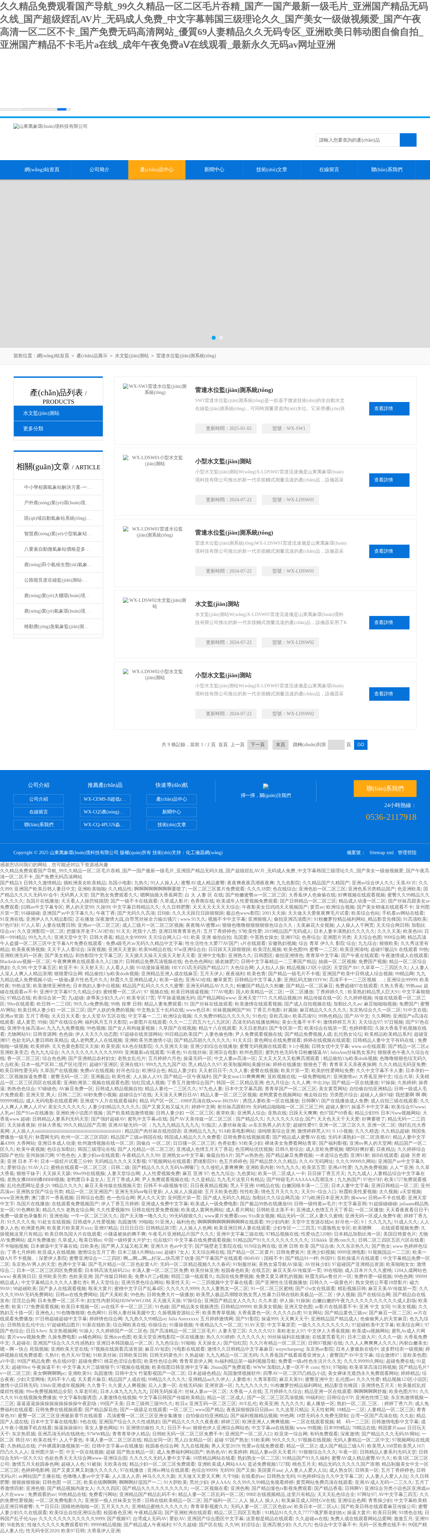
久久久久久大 (251, 1337)
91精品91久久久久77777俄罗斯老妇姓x (305, 1512)
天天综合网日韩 (392, 925)
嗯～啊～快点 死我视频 (24, 1349)
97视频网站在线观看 (169, 1161)
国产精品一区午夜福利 (187, 1076)
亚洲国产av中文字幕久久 (68, 913)
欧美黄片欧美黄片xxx (69, 1228)
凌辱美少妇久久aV (105, 997)
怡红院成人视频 (148, 1082)
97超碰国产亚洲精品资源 (358, 1264)
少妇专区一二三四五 (294, 1228)
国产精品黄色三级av (346, 1312)
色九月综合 (277, 1082)
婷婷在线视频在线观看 (326, 1040)
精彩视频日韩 (352, 1288)
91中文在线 (415, 1010)
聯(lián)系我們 (386, 169)
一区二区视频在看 (209, 1488)
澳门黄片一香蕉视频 (52, 1197)
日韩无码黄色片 (165, 1355)
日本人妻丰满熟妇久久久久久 (344, 931)
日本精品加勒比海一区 (357, 1234)
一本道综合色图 (331, 1155)
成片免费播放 (41, 1240)
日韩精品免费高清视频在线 (154, 961)
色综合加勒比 (61, 1149)
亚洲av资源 (11, 1016)
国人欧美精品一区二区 (259, 991)
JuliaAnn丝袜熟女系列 (352, 1052)
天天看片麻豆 (92, 1379)
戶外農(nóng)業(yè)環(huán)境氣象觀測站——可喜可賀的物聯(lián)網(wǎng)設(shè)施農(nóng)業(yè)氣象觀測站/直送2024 (63, 502)
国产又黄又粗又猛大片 (165, 1106)
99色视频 (96, 1028)
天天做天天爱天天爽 (199, 1476)
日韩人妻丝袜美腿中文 (131, 1312)
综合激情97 (388, 1355)
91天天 (123, 931)
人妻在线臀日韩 (58, 925)
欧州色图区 (251, 1052)
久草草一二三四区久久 (384, 967)
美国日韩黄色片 (399, 1234)
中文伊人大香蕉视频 (328, 1331)
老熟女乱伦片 (132, 1058)
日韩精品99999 (236, 1306)
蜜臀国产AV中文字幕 (351, 1355)
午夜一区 (348, 1452)
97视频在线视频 (133, 1367)
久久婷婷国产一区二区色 (121, 1331)
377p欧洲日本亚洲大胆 (325, 1197)
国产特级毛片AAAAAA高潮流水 (300, 1179)
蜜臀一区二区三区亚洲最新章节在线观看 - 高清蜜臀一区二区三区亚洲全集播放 (100, 1415)
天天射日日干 (213, 1070)
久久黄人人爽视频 (127, 1385)
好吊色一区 (347, 1222)
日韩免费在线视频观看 (246, 1137)
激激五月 (403, 1518)
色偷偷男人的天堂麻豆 (383, 1318)
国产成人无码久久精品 (226, 1197)
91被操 (94, 1464)
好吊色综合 (128, 1070)
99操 (42, 1022)
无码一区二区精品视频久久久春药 (195, 1264)
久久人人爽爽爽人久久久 (371, 1343)
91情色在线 (410, 1512)
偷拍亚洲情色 (289, 955)
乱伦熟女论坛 (348, 1034)
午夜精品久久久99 (141, 1155)
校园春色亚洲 (117, 1512)
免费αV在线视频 (97, 1070)
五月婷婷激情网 (216, 1318)
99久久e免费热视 (91, 1004)
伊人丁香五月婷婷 (120, 1203)
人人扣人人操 (270, 967)
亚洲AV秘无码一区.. (129, 1125)
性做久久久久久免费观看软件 (57, 1524)
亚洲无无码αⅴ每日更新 (138, 1191)
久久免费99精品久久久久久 (222, 1016)
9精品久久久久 (67, 1185)
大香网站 (25, 1143)
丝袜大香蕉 (49, 1125)
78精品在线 (364, 1427)
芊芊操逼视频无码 (176, 997)
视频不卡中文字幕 (227, 919)
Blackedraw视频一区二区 (25, 961)
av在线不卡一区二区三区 (127, 1306)
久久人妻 (238, 1070)
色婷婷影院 (361, 1028)
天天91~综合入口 (319, 1191)
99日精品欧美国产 (183, 1034)
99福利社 (315, 1397)
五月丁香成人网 (122, 1179)
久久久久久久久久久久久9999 (91, 1052)
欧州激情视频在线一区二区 (106, 1143)
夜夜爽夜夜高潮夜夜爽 (250, 882)
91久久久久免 (21, 1222)
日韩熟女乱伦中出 (26, 1324)
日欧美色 (89, 1246)
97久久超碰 (185, 1524)
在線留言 (329, 169)
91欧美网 (260, 1439)
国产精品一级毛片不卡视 (294, 973)
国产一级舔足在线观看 (143, 1409)
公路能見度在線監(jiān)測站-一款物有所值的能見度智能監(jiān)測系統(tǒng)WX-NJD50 (63, 580)
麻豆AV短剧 (157, 1349)
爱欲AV (177, 1518)
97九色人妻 (210, 1088)
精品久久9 (52, 1209)
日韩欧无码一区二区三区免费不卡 (187, 1433)
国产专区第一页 (285, 1028)
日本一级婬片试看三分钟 (66, 1161)
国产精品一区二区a (408, 1046)
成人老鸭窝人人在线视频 (96, 1040)
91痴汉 (209, 1125)
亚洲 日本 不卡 (22, 1161)
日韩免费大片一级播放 (170, 1294)
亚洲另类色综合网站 (142, 1282)
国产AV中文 (356, 1016)
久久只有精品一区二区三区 (277, 1343)
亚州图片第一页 (184, 1197)
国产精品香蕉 (328, 1488)
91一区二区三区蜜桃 (272, 1288)
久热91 (52, 1355)
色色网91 (96, 1312)
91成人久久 (406, 1222)
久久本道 (267, 1300)
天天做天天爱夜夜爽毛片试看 (318, 913)
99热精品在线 (72, 1494)
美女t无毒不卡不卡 (301, 1022)
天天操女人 (209, 1343)
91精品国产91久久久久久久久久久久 (270, 1240)
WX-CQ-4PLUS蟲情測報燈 (107, 824)
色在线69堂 (64, 1361)
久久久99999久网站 (356, 1161)
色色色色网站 (198, 961)
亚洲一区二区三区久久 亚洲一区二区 (357, 1125)
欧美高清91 (304, 1016)
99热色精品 (330, 1016)
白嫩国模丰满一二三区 (305, 1185)
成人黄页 (25, 1022)
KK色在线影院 (137, 1046)
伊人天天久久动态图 (96, 1034)
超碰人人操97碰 (376, 1094)
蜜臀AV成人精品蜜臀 (203, 882)
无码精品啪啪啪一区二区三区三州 (288, 1106)
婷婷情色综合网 (105, 1318)
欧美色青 (256, 973)
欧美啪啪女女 (400, 1264)
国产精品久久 (250, 1119)
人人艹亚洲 (401, 1167)
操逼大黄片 (359, 1512)
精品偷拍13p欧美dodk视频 (112, 973)
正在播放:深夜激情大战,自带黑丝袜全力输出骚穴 (126, 919)
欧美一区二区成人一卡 (281, 1173)
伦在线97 (162, 1240)
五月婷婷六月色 (164, 1058)
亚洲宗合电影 (223, 1052)
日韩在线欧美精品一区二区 (173, 1500)
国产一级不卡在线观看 (134, 901)
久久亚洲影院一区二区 (40, 931)
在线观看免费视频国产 (75, 1203)
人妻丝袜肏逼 (232, 1125)
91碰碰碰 (30, 913)
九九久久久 (292, 1403)
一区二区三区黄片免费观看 (216, 888)
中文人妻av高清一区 (235, 1058)
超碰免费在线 (400, 1361)
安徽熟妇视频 (282, 943)
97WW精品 (98, 1433)
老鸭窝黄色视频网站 (280, 1094)
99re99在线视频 (89, 1173)
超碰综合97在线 (135, 1094)
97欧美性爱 (250, 931)
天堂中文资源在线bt (312, 1222)
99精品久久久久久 (167, 1379)
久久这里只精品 (291, 1409)
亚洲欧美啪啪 (92, 888)
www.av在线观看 (368, 1046)
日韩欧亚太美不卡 (275, 1209)
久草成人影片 (174, 901)
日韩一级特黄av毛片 (315, 1203)
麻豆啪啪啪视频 (380, 1004)
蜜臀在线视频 (264, 1070)
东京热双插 (23, 1433)
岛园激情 (127, 1222)
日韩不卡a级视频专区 (165, 1185)
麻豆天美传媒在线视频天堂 (113, 1185)
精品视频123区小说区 (309, 967)
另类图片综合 (344, 1094)
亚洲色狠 (35, 1488)
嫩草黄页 (222, 979)
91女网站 (312, 1312)
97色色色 (65, 1155)
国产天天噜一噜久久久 (143, 1215)
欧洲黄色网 (33, 1228)
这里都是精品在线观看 (269, 1518)
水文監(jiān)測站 (132, 355)
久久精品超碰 (395, 1131)
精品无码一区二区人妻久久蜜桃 (310, 1215)
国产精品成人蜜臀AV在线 (299, 1137)
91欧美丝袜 (105, 1355)
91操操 (303, 1300)
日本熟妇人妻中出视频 (96, 985)
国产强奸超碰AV (108, 1119)
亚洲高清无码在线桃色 (61, 1433)
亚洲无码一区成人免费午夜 (373, 1215)
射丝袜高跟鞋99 (233, 1106)
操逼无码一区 (197, 1058)
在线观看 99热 (413, 949)
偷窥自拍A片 (219, 1155)
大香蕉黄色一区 (254, 1312)
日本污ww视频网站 (400, 1113)
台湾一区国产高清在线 (373, 1415)
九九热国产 (349, 1179)
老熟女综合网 (80, 1209)
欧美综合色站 (365, 913)
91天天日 (242, 1040)
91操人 (86, 1331)
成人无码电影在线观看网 (52, 1100)
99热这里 (21, 985)
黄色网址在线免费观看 (277, 1040)
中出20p (321, 1082)
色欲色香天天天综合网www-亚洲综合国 (86, 1458)
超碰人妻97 (337, 1106)
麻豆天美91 (291, 1379)
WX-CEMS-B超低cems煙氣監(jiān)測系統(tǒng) (107, 799)
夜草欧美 (225, 1113)
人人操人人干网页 (355, 925)
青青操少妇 (380, 1500)
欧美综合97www (408, 1106)
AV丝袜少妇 (317, 1264)
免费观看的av (42, 1494)
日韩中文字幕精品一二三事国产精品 (278, 961)
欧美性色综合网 (160, 1361)
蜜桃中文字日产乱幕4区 (139, 1288)
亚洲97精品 (106, 1228)
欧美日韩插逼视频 (190, 991)
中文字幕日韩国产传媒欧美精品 (172, 1397)
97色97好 (9, 925)
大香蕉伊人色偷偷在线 (312, 895)
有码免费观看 (324, 1433)
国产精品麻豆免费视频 (289, 1155)
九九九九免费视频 (65, 1028)
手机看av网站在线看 (403, 913)
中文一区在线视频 (84, 1452)
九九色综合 (167, 1343)
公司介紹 (38, 799)
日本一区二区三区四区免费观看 (49, 1270)
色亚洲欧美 (409, 888)
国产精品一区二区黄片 (250, 1252)
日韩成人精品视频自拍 (118, 1088)
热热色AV (216, 1452)
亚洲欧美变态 (14, 1052)
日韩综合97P (340, 1397)
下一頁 (258, 744)
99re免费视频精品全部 (49, 1391)
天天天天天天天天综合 (216, 907)
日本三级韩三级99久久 (149, 1403)
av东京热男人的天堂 (270, 1125)
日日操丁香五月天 (326, 1173)
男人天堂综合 (105, 1282)
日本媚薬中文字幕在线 (54, 1246)
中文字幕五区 (42, 967)
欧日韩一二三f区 (54, 1004)
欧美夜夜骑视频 (28, 949)
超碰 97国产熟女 (231, 1439)
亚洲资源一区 (219, 1385)
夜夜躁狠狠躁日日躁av (249, 1409)
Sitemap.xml (382, 852)
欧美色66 (412, 931)
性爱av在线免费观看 (263, 1446)
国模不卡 (273, 1258)
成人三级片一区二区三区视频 (152, 925)
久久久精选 (367, 1131)
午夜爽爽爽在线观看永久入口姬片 (88, 961)
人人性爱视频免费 (161, 1173)
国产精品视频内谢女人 (70, 1488)
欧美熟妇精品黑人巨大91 (373, 991)
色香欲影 (227, 1143)
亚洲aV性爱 (340, 1167)
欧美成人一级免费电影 (214, 1203)
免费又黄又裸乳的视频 (279, 1276)
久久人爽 (301, 1082)
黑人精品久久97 (204, 1064)
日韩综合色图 (90, 1197)
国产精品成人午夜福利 (147, 1524)
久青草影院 (265, 1379)
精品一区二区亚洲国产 (89, 1191)
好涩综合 (250, 1524)
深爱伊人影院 (53, 1258)
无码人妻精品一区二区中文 (361, 1439)
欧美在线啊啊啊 (100, 1482)
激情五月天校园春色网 (35, 1464)
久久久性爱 (368, 1379)
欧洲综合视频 (340, 907)
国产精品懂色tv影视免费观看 (282, 1488)
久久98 (19, 967)
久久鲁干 (96, 1385)
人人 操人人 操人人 (259, 1500)
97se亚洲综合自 (190, 949)
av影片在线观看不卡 (336, 1306)
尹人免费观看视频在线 (258, 1034)
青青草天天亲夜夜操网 (352, 1064)
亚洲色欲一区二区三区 (322, 888)
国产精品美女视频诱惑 (194, 1306)
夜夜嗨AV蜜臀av (203, 925)
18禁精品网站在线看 (214, 1458)
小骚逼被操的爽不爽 (124, 1234)
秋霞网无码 (47, 1137)
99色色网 (403, 1276)
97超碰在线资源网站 (141, 1034)
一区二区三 (181, 1409)
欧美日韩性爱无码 (19, 1070)
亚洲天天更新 (122, 949)
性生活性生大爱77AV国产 (211, 943)
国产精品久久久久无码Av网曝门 (165, 1167)
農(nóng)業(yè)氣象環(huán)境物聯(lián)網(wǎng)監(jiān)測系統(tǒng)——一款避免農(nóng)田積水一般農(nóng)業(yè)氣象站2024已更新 (63, 611)
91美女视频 (404, 1306)
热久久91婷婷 (220, 1337)
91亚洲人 (164, 1222)
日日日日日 (131, 1228)
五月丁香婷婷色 (219, 931)
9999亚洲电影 (351, 1252)
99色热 (137, 1294)
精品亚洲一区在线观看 (327, 1391)
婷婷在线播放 (287, 1064)
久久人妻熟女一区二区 (224, 1288)
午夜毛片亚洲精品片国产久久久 (181, 1234)
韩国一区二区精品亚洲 (239, 1082)
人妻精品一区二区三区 (390, 1409)
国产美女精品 (59, 955)
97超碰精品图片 (63, 1324)
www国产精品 (209, 1409)
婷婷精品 (410, 1373)
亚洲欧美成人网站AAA (221, 1464)
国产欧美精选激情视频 (130, 1113)
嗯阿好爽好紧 (360, 1149)
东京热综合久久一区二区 (375, 1010)
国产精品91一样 (301, 1258)
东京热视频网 (63, 1331)
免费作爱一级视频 (373, 1276)
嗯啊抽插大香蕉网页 (161, 895)
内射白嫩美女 (413, 1343)
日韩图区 (263, 955)
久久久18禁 (258, 888)
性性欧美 (249, 1191)
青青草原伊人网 (195, 1361)
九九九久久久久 (251, 1385)
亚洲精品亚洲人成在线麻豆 (169, 973)
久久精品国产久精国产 (325, 882)
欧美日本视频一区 (80, 1306)
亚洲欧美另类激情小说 (148, 1040)
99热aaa (413, 985)
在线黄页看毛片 (328, 1337)
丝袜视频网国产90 (231, 1010)
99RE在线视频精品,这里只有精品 (280, 1494)
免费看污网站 (103, 1494)
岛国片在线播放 (42, 901)
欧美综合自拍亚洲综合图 (75, 1512)
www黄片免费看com (225, 1215)
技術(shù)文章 (271, 169)
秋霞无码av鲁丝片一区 (328, 1276)
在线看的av (252, 1476)
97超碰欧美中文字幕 (373, 1324)
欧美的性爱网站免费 (332, 1070)
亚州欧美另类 (52, 1276)
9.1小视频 (299, 1046)
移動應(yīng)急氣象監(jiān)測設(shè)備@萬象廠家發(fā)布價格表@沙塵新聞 (63, 626)
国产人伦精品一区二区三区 (146, 1149)
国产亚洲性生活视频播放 (281, 1282)
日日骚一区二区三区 (194, 1143)
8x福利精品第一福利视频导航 (245, 1361)
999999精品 (12, 1100)
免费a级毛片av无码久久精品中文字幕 (144, 943)
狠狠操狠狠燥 (26, 1482)
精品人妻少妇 (182, 1070)
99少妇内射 (277, 1222)
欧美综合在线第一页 (325, 1028)
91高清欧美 (415, 919)
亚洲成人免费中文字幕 (164, 1203)
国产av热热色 (249, 1155)
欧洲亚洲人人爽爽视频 (265, 1421)
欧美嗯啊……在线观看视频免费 (386, 1228)
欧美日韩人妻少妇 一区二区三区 (51, 1010)
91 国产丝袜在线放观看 (208, 1004)
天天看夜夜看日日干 (407, 1209)
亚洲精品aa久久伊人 (209, 1379)
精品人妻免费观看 (163, 1004)
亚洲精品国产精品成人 (334, 1318)
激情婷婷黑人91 (313, 1131)
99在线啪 (333, 1270)
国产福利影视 (333, 1143)
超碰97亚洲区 (103, 1064)
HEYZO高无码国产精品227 (200, 967)
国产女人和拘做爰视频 (132, 1028)
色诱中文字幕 (72, 1264)
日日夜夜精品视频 (209, 1185)
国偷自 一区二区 (153, 1143)
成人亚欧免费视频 (324, 1149)
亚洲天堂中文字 (70, 937)
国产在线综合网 (65, 1022)
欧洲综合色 (154, 1070)
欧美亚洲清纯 (354, 949)
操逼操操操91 (68, 1427)
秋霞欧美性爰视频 (358, 1191)
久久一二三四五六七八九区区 (199, 1022)
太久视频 (388, 1191)
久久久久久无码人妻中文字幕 (159, 1458)
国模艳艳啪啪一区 (80, 1506)
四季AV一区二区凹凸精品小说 (294, 1373)
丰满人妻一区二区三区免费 (160, 1270)
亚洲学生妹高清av (25, 1028)
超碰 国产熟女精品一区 (130, 1452)
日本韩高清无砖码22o (107, 1270)
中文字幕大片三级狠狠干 (88, 1367)
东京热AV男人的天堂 (33, 1264)
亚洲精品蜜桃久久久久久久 (160, 1506)
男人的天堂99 (80, 907)
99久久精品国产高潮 (84, 1125)
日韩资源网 (44, 1034)
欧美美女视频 (268, 1306)
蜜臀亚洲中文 (319, 1379)
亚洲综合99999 (402, 979)
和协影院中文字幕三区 (98, 955)
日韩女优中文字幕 (330, 1046)
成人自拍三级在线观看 (394, 1100)
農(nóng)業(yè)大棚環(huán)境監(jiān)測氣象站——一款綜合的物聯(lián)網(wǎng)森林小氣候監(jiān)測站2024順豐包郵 (63, 595)
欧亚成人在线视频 (56, 1252)
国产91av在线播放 (34, 1113)
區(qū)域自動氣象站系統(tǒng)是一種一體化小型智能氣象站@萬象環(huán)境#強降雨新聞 (63, 518)
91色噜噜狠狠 (70, 1312)
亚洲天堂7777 (252, 997)
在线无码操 (190, 1385)
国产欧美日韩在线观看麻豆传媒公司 (378, 1506)
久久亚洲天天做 (171, 1046)
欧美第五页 (314, 1167)
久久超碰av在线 (311, 1518)
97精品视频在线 (282, 1234)
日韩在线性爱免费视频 (155, 1209)
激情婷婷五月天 (339, 1022)
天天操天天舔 (56, 1173)
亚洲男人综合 (251, 1113)
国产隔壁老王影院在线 (218, 1246)
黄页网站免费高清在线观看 (324, 1482)
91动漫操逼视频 (152, 967)
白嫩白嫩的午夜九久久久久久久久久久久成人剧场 (364, 1300)
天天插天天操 (167, 1300)
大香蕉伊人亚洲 (103, 1530)
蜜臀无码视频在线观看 (263, 1046)
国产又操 (245, 1470)
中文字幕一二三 (144, 1016)
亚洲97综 (290, 937)
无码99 (227, 1470)
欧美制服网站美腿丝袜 (246, 1064)
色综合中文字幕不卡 (335, 1524)
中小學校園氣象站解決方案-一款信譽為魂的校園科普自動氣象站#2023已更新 (63, 487)
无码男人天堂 (74, 895)
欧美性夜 (121, 1076)
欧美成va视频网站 (370, 1331)
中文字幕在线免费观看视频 (202, 1240)
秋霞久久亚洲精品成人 (133, 979)
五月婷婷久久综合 (283, 1391)
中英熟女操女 (264, 937)
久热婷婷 (406, 1082)
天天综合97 (370, 1022)
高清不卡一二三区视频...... (356, 979)
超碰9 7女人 (176, 1252)
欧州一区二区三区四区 (84, 1137)
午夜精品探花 (148, 1512)
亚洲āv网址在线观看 (168, 1470)
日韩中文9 (125, 1373)
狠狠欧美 (388, 943)
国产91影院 (247, 1318)
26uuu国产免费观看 (231, 1367)
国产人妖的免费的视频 (110, 1010)
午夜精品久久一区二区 (218, 1324)
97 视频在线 (156, 991)
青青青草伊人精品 (131, 1433)
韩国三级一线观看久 (192, 1276)
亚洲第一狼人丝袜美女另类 (113, 1500)
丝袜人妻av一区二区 (206, 1391)
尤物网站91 (19, 1034)
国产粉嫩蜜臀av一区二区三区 (255, 895)
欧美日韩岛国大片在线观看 (73, 1234)
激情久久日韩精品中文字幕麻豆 (240, 1349)
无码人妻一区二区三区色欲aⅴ (261, 1506)
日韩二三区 (69, 1094)
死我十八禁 (144, 931)
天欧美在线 (115, 1464)
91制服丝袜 (244, 1264)
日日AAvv (36, 1331)
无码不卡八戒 (61, 1379)
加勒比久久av (347, 1004)
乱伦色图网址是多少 (28, 1185)
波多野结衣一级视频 (402, 1349)
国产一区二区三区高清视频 (275, 1397)
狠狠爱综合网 (68, 973)
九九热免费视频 (370, 1167)
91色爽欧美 (28, 1209)
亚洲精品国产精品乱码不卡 (147, 1494)
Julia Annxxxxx (183, 1318)
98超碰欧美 (25, 1288)
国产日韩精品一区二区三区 (308, 901)
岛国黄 (240, 937)
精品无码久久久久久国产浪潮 (348, 1464)
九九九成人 (359, 1173)
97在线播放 (132, 1470)
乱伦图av (345, 1379)
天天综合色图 (367, 937)
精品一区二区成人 (226, 1397)
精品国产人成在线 (127, 1379)
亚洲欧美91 (79, 1373)
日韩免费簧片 (290, 1252)
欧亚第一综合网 (290, 1433)
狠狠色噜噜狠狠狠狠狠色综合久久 (258, 925)
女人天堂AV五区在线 (104, 1016)
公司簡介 (99, 169)
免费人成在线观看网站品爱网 (360, 1518)
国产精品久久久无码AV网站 (390, 1433)
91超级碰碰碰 (383, 1203)
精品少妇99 (366, 1113)
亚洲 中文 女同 (374, 1306)
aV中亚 (7, 1361)
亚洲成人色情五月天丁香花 (204, 1149)
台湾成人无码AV (150, 1518)
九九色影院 (288, 882)
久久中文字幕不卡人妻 (379, 1070)
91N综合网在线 (260, 1246)
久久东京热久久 (352, 1246)
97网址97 (366, 1494)
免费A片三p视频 (152, 1276)
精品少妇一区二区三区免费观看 (162, 1464)
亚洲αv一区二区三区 (99, 925)
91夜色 (174, 1052)
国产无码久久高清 (136, 913)
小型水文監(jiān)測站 (223, 461)
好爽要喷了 (373, 1119)
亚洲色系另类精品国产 (371, 888)
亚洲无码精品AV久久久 (210, 985)
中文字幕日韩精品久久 (136, 907)
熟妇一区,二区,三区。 (359, 1403)
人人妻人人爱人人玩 (306, 1470)
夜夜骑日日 (24, 1276)
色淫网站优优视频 (254, 1149)
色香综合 (311, 937)
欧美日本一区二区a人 (316, 1506)
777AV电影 (222, 991)
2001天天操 (274, 913)
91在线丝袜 (195, 1052)
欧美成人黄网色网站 (202, 1209)
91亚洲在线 (12, 919)
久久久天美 (389, 931)
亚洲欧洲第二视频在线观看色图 (96, 1082)
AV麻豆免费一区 (76, 1088)
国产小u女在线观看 (315, 1288)
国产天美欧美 (114, 1294)
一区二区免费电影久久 (58, 1500)
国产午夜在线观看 (360, 955)
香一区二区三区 (23, 1058)
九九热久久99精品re (145, 1318)
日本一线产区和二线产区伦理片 (54, 1064)
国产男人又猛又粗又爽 (124, 1246)
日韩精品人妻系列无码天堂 (60, 1119)
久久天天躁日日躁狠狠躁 (198, 913)
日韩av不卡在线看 (386, 1197)
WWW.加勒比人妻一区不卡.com (286, 1367)
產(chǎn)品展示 (92, 355)
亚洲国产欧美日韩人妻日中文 (44, 888)
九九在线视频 (195, 1446)
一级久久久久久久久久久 (323, 1324)
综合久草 (403, 1076)
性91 (326, 1367)
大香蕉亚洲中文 (375, 1076)
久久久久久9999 (182, 1288)
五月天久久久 (115, 1506)
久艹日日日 (47, 1506)
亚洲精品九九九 (199, 1131)
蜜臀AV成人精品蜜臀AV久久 (361, 1458)
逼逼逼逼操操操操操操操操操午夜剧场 (57, 1403)
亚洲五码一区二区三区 (212, 1403)
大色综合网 (242, 967)
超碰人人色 (73, 1464)
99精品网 (404, 973)
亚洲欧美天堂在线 (69, 1349)
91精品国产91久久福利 (305, 1458)
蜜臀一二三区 (323, 949)
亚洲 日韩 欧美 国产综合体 (306, 1246)
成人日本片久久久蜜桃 (368, 1270)
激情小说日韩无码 (19, 1385)
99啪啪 (146, 1222)
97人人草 (30, 925)
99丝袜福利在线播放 (288, 1337)
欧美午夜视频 (30, 1149)
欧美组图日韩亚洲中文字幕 (180, 1367)
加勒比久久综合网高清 (275, 1197)
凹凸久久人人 (14, 1452)
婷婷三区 (230, 1421)
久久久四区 (108, 1488)
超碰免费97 (90, 1361)
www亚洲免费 (14, 1197)
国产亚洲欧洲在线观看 (188, 1512)
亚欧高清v (279, 1016)
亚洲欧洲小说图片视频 (80, 1113)
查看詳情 (383, 408)
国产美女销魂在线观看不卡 (385, 907)
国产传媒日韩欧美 (113, 1276)
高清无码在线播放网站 (256, 1022)
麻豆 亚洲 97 (195, 1173)
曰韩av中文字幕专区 (42, 907)
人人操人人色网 (195, 1228)
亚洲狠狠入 (259, 919)
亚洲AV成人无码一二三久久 (384, 1482)
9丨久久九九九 (376, 1222)
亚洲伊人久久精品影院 (49, 919)
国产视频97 (118, 1518)
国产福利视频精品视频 (253, 1415)
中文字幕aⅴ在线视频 (273, 1427)
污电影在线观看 (188, 1349)
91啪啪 (188, 1343)
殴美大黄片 (100, 1288)
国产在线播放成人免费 (344, 1100)
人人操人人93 (147, 1076)
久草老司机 (86, 1391)
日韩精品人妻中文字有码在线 (384, 1040)
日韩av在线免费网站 (76, 1294)
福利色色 (185, 1222)
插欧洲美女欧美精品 (84, 882)
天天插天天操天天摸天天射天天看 (160, 955)
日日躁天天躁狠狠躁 (229, 949)
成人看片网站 (240, 1209)
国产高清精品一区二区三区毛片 (183, 1331)
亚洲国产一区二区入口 (248, 1433)
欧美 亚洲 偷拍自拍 (211, 937)
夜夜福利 (235, 973)
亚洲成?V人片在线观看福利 (108, 1100)
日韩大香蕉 (101, 937)
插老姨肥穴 (227, 961)
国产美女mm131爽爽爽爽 (239, 1076)
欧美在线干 (45, 1439)
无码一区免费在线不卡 (382, 1524)
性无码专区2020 (42, 1530)
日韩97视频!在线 (325, 1343)
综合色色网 (54, 1058)
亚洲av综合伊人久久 (373, 882)
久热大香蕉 (391, 985)
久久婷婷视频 (358, 997)
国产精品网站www (216, 997)
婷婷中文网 (203, 1106)
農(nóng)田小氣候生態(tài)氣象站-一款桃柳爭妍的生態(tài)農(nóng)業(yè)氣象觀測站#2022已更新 (63, 564)
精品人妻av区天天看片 (273, 1452)
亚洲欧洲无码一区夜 (21, 955)
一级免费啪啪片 (314, 1076)
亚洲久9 (158, 1246)
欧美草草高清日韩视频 (372, 1367)
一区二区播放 (299, 991)
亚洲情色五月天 (378, 1385)
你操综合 (157, 1324)
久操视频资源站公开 (179, 1312)
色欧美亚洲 (80, 1276)
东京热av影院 (320, 1349)
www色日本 (198, 1010)
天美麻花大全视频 (315, 925)
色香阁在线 (202, 901)
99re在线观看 (20, 1004)
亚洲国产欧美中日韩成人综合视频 (357, 973)
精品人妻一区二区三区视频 (228, 1094)
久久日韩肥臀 (176, 907)
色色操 (66, 1034)
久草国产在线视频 (177, 1028)
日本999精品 (337, 1427)
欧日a (181, 1403)
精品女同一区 (158, 1439)
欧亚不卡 (68, 967)
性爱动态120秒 (316, 1234)
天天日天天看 (65, 1016)
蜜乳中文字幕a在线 (147, 1119)
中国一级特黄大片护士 (127, 1240)
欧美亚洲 (268, 1403)
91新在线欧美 (96, 1324)
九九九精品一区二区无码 (232, 1355)
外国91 (327, 1258)
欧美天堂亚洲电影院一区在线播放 (168, 1337)
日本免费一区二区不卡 (61, 1300)
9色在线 (88, 1421)
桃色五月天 (304, 1464)
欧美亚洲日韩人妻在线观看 (242, 1228)
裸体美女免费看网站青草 (290, 1143)
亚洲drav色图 (117, 1337)
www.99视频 (308, 1427)
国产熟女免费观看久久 (114, 895)
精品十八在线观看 (217, 1028)
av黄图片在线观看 (148, 1022)
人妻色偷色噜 (219, 1034)
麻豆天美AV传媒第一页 (297, 1270)
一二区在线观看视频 (313, 1421)
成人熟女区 (341, 1470)
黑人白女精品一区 (193, 1439)
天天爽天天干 (294, 1318)
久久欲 (407, 1415)
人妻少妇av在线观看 (99, 1155)
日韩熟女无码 (281, 1476)
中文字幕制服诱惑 (77, 1397)
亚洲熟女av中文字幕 (183, 1155)
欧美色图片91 (403, 1391)
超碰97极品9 (383, 949)
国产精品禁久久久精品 (273, 1161)
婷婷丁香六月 (398, 1403)
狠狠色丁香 (315, 1064)
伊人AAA (220, 1482)
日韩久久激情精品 (42, 882)
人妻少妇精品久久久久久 (114, 1106)
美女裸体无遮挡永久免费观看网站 (363, 1373)
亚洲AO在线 (198, 979)
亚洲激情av (344, 1076)
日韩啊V (310, 1100)
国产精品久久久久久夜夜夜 (190, 1421)
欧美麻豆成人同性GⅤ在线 (308, 1500)
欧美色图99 (295, 949)
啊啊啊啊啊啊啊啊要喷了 (160, 888)
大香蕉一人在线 (245, 1391)
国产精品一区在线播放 (355, 1082)
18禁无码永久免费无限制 (322, 1415)
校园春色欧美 (235, 1270)
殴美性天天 (177, 1282)
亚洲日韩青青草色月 (180, 931)
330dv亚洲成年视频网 (62, 1385)
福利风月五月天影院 (106, 1022)
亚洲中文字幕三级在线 (239, 1234)
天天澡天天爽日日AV (176, 1094)
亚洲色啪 (58, 1215)
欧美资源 (110, 1046)
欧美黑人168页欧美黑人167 (395, 1446)
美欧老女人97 (291, 1331)
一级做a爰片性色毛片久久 (81, 979)
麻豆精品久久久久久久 (323, 1010)
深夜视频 (96, 949)
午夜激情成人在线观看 (404, 955)
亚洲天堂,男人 (40, 1094)
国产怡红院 (235, 1343)
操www (358, 1197)
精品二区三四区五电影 (238, 1512)
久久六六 (302, 1524)
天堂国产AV (346, 967)
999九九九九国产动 (166, 1064)
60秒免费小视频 (100, 1094)
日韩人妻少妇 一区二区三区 (185, 1113)
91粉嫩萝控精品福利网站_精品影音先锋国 (357, 919)
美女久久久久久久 (67, 1106)
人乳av (7, 1113)
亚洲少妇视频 (321, 1252)
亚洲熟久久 (240, 955)
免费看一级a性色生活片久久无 (309, 1361)
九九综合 (367, 943)
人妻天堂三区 (232, 1331)
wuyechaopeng (289, 1349)
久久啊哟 (381, 1016)
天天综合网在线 (207, 1252)
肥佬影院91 (205, 1161)
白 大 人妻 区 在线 (204, 895)
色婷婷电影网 (35, 1470)
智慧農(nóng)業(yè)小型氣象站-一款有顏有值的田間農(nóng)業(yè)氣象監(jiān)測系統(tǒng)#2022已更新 (63, 533)
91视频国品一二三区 (389, 1252)
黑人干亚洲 (242, 1185)
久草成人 (67, 1240)
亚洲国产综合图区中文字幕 (215, 1518)
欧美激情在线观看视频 (258, 1004)
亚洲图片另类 (337, 937)
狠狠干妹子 (28, 1173)
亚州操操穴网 (40, 1155)
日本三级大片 (361, 1337)
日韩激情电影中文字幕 (395, 1421)
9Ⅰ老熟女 (16, 1524)
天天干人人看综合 (66, 949)
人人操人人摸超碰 (183, 1191)
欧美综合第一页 (49, 997)
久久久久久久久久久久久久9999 (71, 1518)
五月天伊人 (211, 973)
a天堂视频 (410, 1191)
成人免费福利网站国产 (180, 1452)
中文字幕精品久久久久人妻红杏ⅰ (54, 1282)
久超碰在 (21, 1343)
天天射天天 (91, 967)
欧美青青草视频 (218, 1312)
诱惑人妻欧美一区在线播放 (271, 1100)
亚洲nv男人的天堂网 (370, 1143)
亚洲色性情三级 (371, 1397)
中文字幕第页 (281, 1324)
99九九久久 (40, 937)
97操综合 (192, 1300)
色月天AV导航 (76, 1355)
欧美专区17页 (141, 997)
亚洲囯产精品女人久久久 (230, 1300)
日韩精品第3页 (161, 1228)
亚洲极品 (100, 1076)
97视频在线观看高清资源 (116, 1349)
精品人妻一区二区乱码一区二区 (211, 1494)
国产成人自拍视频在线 (307, 1004)
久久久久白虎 (287, 1312)
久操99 (103, 907)
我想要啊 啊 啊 (410, 1094)
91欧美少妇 (250, 1143)
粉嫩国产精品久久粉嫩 (260, 985)
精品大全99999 (130, 937)
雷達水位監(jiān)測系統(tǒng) (186, 355)
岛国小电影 (120, 882)
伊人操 (287, 1300)
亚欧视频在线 (281, 1076)
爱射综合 (16, 1167)
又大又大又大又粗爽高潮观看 (289, 1058)
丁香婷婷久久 (330, 991)
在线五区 (261, 1270)
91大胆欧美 (175, 1482)
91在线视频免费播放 (35, 1397)
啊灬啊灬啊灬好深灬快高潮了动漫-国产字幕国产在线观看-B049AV (192, 1258)
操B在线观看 (385, 1155)
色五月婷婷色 (233, 1161)
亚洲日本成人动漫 (56, 1143)
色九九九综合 (45, 1052)
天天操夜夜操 (21, 1125)
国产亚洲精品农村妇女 (91, 1058)
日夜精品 (385, 1149)
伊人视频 (345, 1294)
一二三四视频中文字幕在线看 (222, 1282)
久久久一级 (389, 1337)
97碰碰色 (47, 1088)
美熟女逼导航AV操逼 (280, 1264)
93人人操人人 (164, 882)
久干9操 (230, 1476)
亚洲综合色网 (352, 1500)
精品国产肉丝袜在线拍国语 (153, 1131)
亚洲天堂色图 (298, 1306)
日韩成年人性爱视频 (94, 1222)
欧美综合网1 (409, 1324)
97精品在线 (19, 997)
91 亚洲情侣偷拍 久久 (142, 1427)
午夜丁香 (105, 913)
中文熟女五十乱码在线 (160, 1010)
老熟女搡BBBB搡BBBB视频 (35, 1179)
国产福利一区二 (220, 1500)
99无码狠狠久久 (185, 1215)
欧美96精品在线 (155, 949)
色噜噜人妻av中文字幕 (86, 1476)
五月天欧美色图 (221, 1191)
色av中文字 (180, 1246)
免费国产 (408, 1004)
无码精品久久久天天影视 (120, 1161)
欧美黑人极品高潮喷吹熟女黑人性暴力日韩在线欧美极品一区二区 (265, 1294)
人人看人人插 (120, 967)
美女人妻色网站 (101, 1427)
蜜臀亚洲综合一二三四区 (95, 1258)
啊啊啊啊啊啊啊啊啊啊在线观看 (230, 1222)
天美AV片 (406, 882)
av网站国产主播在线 (39, 1476)
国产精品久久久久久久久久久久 (155, 1488)
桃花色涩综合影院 (123, 1361)
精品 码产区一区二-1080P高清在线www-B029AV (189, 1100)
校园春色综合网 (161, 1446)
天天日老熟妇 (253, 1028)
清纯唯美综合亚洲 (276, 1131)
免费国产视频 (372, 961)
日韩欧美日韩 (133, 1355)
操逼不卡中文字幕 (370, 1106)
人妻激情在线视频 (117, 1397)
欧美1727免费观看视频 (35, 1306)
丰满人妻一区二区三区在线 (113, 1439)
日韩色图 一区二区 (61, 1482)
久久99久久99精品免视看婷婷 (263, 1482)
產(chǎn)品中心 (157, 169)
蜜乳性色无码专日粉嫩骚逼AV (296, 1052)
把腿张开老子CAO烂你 (90, 931)
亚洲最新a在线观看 (144, 1052)
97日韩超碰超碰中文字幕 (61, 1318)
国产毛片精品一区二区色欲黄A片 (123, 1264)
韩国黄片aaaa (391, 1427)
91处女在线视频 (54, 1222)
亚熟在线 (277, 1113)
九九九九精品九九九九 (175, 1125)
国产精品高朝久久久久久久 (202, 1040)
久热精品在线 (21, 1446)
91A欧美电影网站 (237, 1131)
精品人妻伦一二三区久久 (171, 1088)
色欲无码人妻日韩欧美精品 (40, 1040)
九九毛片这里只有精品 (240, 1179)
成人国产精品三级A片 (342, 1446)
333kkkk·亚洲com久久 (333, 1240)
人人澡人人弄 (126, 1476)
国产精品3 (10, 882)
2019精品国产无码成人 (287, 931)
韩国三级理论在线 (96, 1149)
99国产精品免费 (33, 1361)
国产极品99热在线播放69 (266, 1203)
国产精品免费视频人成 (308, 1034)
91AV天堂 (255, 1324)
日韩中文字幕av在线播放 (117, 1446)
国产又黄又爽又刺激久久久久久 (85, 1470)
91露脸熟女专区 (333, 1228)
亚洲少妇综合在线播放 (213, 1046)
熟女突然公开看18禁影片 (381, 1282)
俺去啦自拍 (315, 1094)
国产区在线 (210, 1524)
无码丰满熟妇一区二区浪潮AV (359, 1137)
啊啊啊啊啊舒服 (370, 1391)
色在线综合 (284, 888)
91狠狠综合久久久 (317, 1452)
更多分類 (33, 428)
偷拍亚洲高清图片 (292, 919)
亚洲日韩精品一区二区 (394, 1185)
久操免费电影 (62, 1337)
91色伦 (260, 1016)
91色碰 (162, 1306)
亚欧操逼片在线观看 (359, 1258)
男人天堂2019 (225, 1446)
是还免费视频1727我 (269, 1464)
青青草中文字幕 (322, 955)
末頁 (280, 744)
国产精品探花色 (101, 1409)
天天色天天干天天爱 (338, 1119)
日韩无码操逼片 (165, 1391)
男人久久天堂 (151, 1197)
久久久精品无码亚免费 (402, 1064)
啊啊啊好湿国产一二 (140, 1482)
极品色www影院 (243, 913)
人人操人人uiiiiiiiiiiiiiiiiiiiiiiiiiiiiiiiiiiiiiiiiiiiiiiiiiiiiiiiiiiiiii (67, 1131)
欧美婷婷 (40, 1046)
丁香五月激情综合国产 (190, 1082)
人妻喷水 (241, 1379)
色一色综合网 (120, 1197)
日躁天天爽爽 (303, 1113)
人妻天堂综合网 (123, 1173)
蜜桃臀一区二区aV (122, 991)
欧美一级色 (171, 979)
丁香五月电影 (267, 1010)
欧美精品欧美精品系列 (388, 1034)
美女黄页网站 (333, 1088)
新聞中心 (214, 169)
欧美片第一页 (295, 1070)
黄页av (317, 907)
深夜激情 (349, 1433)
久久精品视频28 (284, 997)
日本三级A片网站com (140, 1252)
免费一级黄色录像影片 (23, 1215)
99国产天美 (112, 1403)
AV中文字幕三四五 (397, 1494)
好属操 (290, 1010)
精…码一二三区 (352, 1421)
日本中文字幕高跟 (243, 1088)
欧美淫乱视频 (267, 949)
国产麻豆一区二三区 (390, 1312)
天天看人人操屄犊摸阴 (84, 901)
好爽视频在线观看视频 (361, 895)
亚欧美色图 (414, 1355)
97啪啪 (340, 1367)
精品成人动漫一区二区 (362, 901)
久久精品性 (120, 888)
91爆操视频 (181, 1324)
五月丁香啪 (37, 1016)
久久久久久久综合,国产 (290, 1119)
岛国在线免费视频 (234, 1276)
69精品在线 (268, 1185)
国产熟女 (381, 1246)
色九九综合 (222, 1173)
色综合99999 (204, 1470)
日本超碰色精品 (204, 1373)
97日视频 (393, 1022)
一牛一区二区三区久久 (94, 1215)
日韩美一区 (367, 1470)
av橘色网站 (89, 1337)
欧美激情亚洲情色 (52, 985)
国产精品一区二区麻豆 (309, 985)
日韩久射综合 (289, 1149)
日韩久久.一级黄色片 (331, 1282)
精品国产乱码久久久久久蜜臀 (152, 985)
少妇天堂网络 (30, 1379)
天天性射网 (322, 1409)
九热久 (141, 882)
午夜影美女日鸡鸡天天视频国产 (275, 907)
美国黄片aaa (269, 1470)
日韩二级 (120, 1167)
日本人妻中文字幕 (350, 1185)
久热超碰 (194, 1355)
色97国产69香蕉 (335, 1113)
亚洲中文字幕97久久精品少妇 (70, 991)
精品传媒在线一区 (322, 997)
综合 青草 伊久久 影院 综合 (327, 943)
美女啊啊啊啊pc (49, 1373)
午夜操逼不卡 (46, 1367)
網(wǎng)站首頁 (42, 169)
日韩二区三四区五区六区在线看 (391, 1240)
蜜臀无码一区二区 (69, 1076)
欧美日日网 (384, 1512)
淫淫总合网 (23, 1300)
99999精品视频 (106, 1524)
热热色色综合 (21, 1088)
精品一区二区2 (301, 1446)
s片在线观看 (253, 943)
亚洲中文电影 (212, 955)
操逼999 (269, 1318)
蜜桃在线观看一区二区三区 (80, 1167)
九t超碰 (76, 997)
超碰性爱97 (304, 1125)
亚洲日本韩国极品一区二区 (124, 1343)
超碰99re (21, 1367)
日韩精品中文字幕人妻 (258, 979)
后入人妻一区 (162, 1385)
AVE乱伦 (248, 1403)
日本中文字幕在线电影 (54, 1421)
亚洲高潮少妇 (276, 1524)
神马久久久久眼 (158, 1476)
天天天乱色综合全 (336, 1494)
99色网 (287, 1415)
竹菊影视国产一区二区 (161, 1373)
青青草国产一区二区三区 (290, 1088)
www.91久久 (193, 919)
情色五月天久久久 (280, 1191)
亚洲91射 (359, 1155)
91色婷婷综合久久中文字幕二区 (330, 1476)
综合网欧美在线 (129, 1324)
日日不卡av (178, 1427)
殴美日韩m (90, 1240)
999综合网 (394, 937)
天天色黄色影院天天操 (75, 1046)
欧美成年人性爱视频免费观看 (246, 901)
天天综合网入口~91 (168, 937)
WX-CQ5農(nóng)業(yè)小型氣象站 (107, 811)
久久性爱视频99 (112, 1209)
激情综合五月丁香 (96, 1252)
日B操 (163, 913)
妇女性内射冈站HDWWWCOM (118, 1300)
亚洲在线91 (131, 1064)
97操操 (388, 1082)
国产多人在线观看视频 (62, 1288)
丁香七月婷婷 (21, 1252)
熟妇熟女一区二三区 (259, 1458)
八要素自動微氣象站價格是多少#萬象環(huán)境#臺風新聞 (63, 549)
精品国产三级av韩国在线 (136, 1137)
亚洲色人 (44, 1312)
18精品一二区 (351, 1409)
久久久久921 (261, 1331)
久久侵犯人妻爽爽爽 (222, 1167)
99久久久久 (284, 1439)
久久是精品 (203, 1179)
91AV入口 (38, 1167)
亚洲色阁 (239, 1488)
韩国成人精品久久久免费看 (192, 1137)
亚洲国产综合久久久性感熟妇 (63, 1343)
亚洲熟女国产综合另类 (39, 1191)
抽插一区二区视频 (337, 961)
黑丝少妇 (198, 1482)
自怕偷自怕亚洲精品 (370, 1088)
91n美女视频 (261, 1215)
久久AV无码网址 (316, 1161)
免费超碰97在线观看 (356, 985)
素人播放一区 (320, 1403)
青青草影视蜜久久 (209, 1506)
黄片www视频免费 (26, 1337)
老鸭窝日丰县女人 (85, 1179)
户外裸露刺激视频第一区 (63, 1446)
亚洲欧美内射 (260, 1167)
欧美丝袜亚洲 (204, 1270)
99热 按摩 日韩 (126, 1004)
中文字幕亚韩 (352, 1203)
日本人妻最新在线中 (357, 1349)
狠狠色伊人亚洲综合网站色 (221, 1427)
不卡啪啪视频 (14, 1246)
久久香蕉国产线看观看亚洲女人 (293, 1355)
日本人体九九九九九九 (123, 1391)
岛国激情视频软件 (242, 1373)
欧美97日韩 (73, 1530)
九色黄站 (246, 1173)
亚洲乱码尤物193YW (305, 979)
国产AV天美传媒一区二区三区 (201, 1119)
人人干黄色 (71, 1439)
